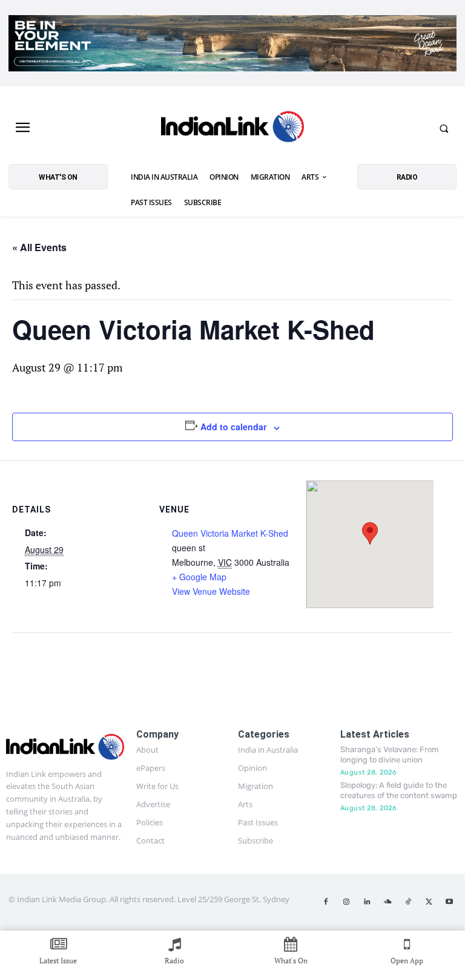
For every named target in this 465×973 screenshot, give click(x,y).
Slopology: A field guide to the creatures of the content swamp (398, 790)
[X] (428, 902)
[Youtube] (449, 902)
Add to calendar (233, 427)
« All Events (39, 247)
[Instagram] (346, 902)
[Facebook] (325, 902)
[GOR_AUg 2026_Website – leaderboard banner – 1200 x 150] (232, 43)
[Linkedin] (367, 902)
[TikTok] (408, 902)
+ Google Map (199, 577)
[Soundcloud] (387, 902)
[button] (444, 128)
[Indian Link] (232, 128)
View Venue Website (211, 591)
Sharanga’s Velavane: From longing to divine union (389, 754)
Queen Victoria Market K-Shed (230, 533)
